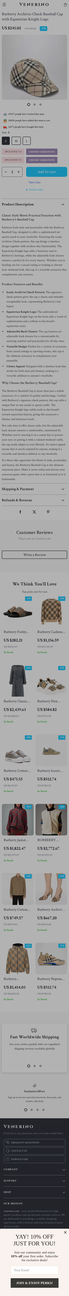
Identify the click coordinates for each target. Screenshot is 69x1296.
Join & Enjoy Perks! (34, 1283)
